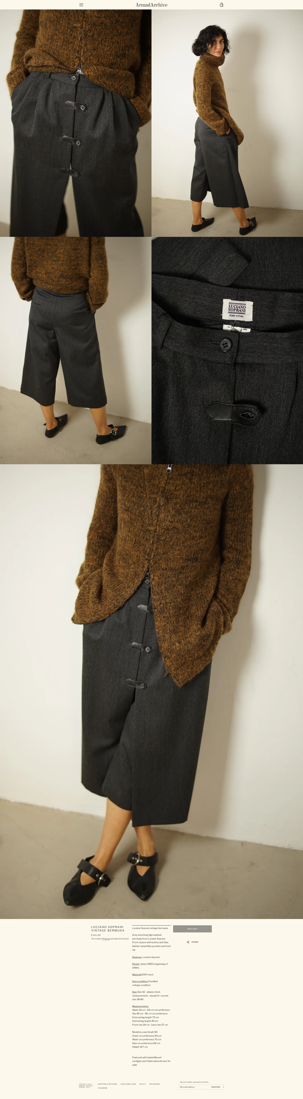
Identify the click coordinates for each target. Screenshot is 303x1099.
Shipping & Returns (107, 1084)
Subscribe (216, 1087)
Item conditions (128, 1084)
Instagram (154, 1084)
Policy (142, 1084)
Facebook (102, 1088)
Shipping (106, 939)
